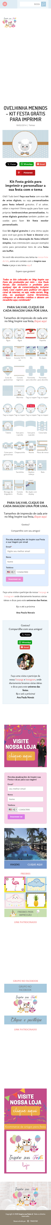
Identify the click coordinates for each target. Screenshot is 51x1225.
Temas (32, 125)
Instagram (9, 596)
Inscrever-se (14, 579)
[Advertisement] (25, 60)
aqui (29, 265)
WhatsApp (28, 164)
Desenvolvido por (25, 1221)
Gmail (42, 164)
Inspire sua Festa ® (9, 22)
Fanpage (42, 592)
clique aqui (40, 321)
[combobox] (11, 572)
